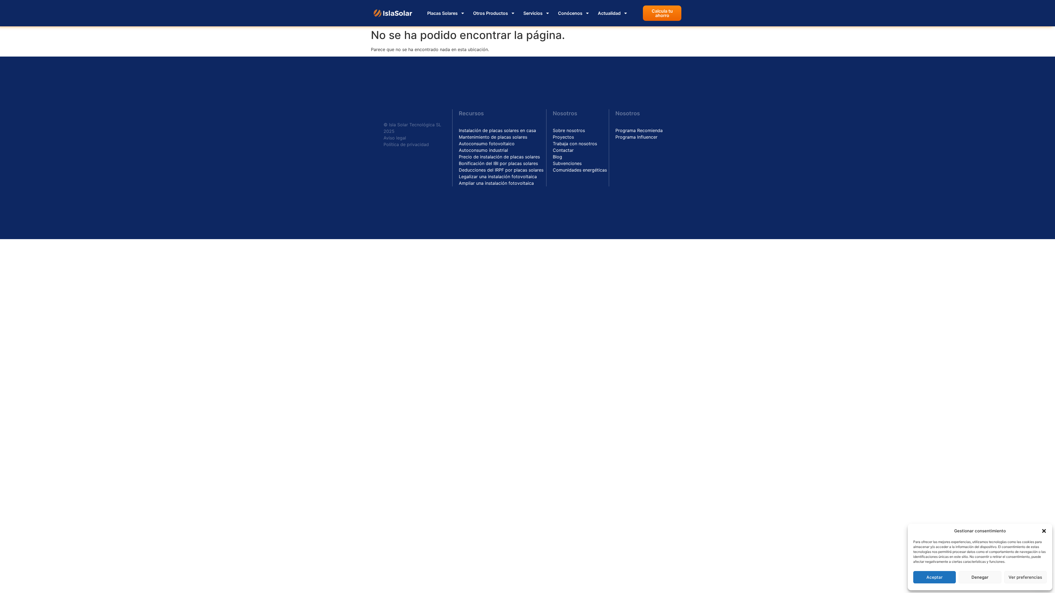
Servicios (533, 13)
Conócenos (570, 13)
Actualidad (609, 13)
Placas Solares (442, 13)
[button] (1044, 531)
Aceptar (934, 577)
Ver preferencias (1025, 577)
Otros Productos (490, 13)
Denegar (980, 577)
